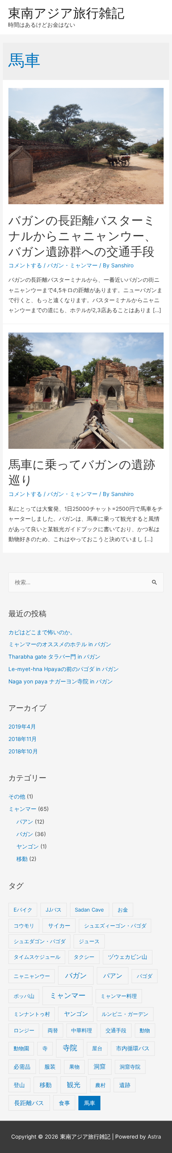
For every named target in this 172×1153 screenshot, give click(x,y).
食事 (64, 1102)
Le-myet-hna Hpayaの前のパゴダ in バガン (63, 669)
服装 (50, 1066)
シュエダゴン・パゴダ (40, 941)
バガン (55, 265)
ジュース (89, 941)
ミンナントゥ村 (32, 1014)
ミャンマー (84, 265)
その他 (16, 796)
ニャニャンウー (32, 976)
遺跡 (124, 1085)
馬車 (89, 1103)
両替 (53, 1030)
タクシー (84, 957)
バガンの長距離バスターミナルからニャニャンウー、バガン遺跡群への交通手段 (82, 236)
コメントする (25, 265)
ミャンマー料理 (118, 996)
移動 (22, 859)
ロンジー (24, 1030)
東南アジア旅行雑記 (66, 13)
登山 (19, 1085)
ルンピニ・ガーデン (125, 1014)
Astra (154, 1136)
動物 (145, 1030)
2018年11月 (22, 739)
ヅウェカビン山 (127, 957)
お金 (123, 909)
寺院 (70, 1047)
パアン (24, 821)
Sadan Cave (89, 909)
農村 (100, 1085)
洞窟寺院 (130, 1066)
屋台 (97, 1048)
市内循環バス (133, 1048)
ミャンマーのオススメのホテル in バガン (59, 644)
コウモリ (24, 925)
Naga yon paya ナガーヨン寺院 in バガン (60, 681)
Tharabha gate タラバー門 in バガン (54, 656)
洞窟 (100, 1066)
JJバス (54, 909)
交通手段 (116, 1030)
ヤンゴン (27, 846)
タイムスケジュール (37, 957)
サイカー (59, 925)
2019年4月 (22, 726)
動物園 (21, 1048)
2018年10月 (23, 751)
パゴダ (144, 976)
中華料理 (81, 1030)
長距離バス (29, 1103)
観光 (73, 1085)
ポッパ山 (24, 996)
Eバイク (23, 909)
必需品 (22, 1066)
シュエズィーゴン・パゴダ (115, 925)
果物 (74, 1066)
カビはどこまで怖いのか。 (42, 632)
